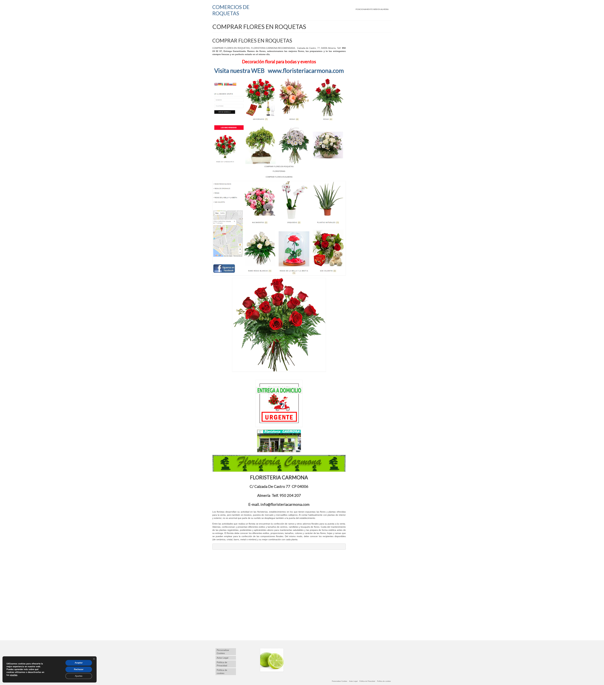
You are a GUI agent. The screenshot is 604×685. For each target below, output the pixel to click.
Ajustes (78, 675)
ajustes (13, 675)
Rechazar (78, 669)
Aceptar (79, 662)
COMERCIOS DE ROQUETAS (230, 10)
